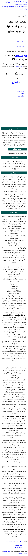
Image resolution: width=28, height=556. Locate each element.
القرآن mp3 (8, 2)
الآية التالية (21, 96)
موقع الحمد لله (23, 2)
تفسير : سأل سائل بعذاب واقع (14, 541)
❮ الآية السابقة (19, 545)
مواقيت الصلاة (18, 4)
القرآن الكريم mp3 (15, 6)
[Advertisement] (14, 112)
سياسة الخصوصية (22, 553)
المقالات (24, 4)
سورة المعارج (21, 55)
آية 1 (22, 93)
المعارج (15, 82)
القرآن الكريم (15, 2)
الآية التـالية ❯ (19, 547)
